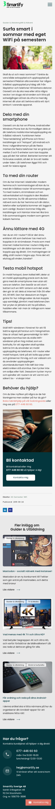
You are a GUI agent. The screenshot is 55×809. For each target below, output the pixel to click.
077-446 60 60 (23, 404)
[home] (13, 4)
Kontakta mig (20, 477)
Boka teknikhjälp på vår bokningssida (24, 401)
